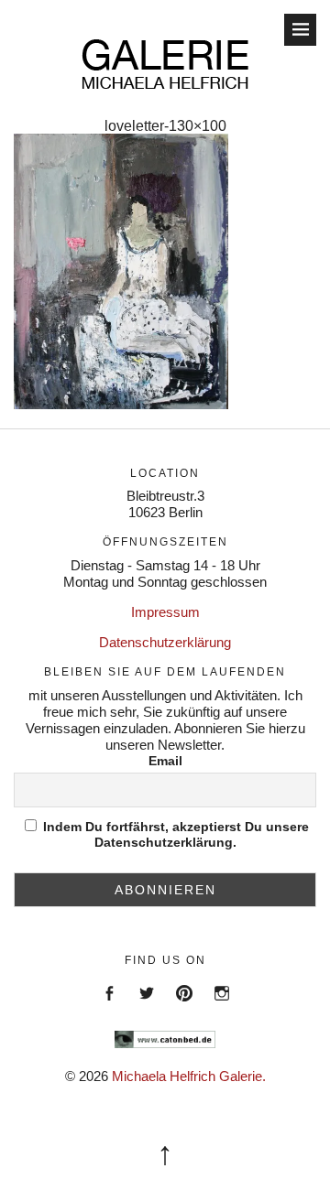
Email (165, 760)
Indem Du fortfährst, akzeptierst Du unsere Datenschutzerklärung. (174, 834)
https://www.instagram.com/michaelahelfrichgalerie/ (221, 1009)
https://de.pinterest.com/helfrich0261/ (184, 1009)
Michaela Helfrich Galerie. (189, 1076)
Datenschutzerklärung (165, 642)
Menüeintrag (109, 1009)
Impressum (165, 612)
